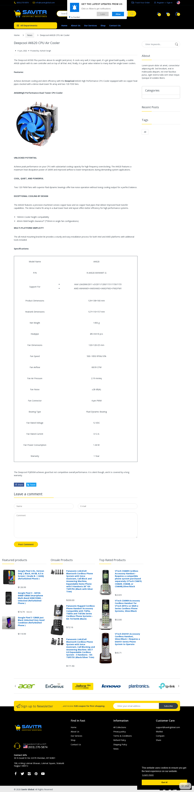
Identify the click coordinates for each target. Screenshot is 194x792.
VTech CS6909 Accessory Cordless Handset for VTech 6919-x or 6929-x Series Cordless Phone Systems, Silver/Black (127, 605)
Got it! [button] (164, 782)
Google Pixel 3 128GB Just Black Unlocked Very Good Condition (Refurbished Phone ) (31, 621)
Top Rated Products (112, 560)
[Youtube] (43, 774)
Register (160, 2)
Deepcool (22, 472)
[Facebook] (15, 774)
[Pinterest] (36, 774)
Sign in (169, 2)
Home (17, 35)
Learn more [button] (148, 775)
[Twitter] (22, 774)
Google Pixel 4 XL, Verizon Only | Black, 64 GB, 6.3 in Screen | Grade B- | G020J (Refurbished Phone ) (31, 575)
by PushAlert (75, 17)
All (145, 132)
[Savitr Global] (33, 13)
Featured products (14, 560)
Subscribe (168, 706)
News (29, 35)
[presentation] (15, 686)
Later (102, 13)
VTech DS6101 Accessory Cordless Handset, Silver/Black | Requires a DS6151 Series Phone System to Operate (127, 639)
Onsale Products (62, 560)
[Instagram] (29, 774)
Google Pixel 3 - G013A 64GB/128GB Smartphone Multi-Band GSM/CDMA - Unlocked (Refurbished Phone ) (30, 598)
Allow (118, 13)
